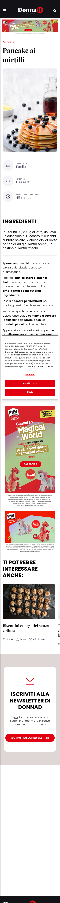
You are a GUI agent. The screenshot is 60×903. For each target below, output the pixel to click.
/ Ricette (8, 42)
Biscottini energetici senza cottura (26, 628)
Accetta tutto (30, 383)
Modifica (30, 374)
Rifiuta (30, 392)
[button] (4, 10)
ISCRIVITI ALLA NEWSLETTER (30, 738)
